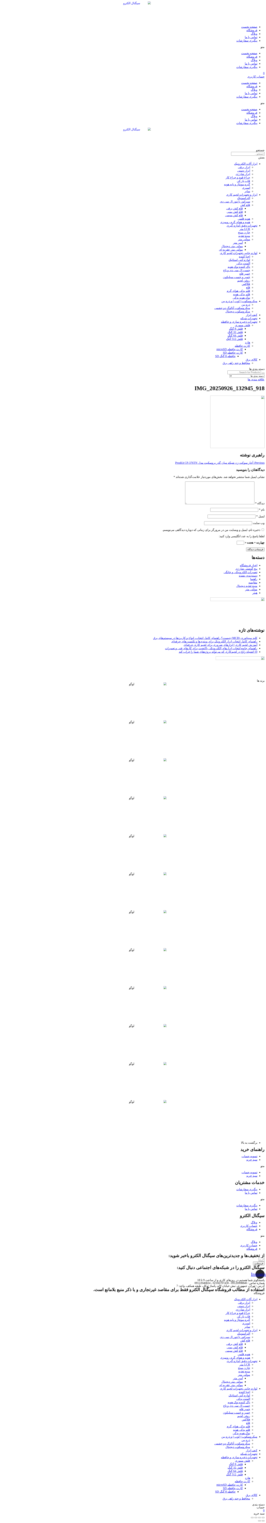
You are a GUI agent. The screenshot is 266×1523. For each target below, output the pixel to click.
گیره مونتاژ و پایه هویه (237, 184)
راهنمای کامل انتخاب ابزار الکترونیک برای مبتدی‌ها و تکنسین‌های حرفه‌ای (214, 641)
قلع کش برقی (234, 208)
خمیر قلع (244, 273)
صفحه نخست (249, 26)
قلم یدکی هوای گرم (238, 290)
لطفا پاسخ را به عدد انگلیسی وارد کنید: (242, 536)
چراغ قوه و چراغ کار (238, 177)
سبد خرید (251, 1159)
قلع (248, 287)
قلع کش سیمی (234, 215)
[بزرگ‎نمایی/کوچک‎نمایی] (252, 1517)
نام (262, 509)
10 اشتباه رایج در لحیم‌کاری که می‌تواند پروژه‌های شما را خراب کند (218, 651)
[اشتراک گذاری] (259, 1517)
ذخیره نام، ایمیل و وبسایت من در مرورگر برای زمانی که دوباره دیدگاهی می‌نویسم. (211, 529)
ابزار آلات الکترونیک (245, 163)
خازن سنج (244, 232)
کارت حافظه (242, 345)
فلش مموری (242, 325)
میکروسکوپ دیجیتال (237, 311)
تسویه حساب (249, 1156)
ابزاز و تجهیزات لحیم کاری (241, 194)
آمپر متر (238, 242)
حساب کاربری (248, 1225)
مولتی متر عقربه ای (231, 249)
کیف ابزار (251, 314)
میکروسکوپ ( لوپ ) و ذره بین (239, 301)
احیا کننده (244, 256)
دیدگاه (260, 503)
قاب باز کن (243, 180)
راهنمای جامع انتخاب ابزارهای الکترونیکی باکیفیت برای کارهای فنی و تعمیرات (211, 648)
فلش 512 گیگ (234, 338)
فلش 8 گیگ (236, 328)
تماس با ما (251, 37)
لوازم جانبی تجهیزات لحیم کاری (238, 253)
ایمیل (260, 516)
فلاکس (246, 284)
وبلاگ (254, 33)
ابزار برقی (244, 167)
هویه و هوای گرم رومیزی (235, 222)
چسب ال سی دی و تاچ (236, 270)
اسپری (246, 187)
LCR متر (244, 229)
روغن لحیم (243, 280)
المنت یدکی (243, 263)
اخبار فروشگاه (248, 565)
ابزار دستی (243, 170)
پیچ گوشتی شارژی (246, 568)
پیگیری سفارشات (246, 40)
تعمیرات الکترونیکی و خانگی (240, 572)
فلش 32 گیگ (235, 332)
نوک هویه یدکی (241, 297)
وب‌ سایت (259, 523)
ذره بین (245, 304)
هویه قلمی (244, 218)
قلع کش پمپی (235, 211)
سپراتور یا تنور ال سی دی (235, 201)
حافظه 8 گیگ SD (225, 356)
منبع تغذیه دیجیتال (246, 585)
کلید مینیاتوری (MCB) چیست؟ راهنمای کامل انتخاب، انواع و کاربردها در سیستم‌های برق (205, 638)
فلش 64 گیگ (235, 335)
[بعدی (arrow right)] (259, 1520)
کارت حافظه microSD (229, 349)
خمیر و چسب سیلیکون (236, 277)
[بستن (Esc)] (263, 1517)
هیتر (254, 592)
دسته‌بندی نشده (248, 575)
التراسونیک (243, 198)
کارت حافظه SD (233, 352)
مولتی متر (244, 239)
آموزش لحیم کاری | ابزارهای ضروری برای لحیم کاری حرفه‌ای (220, 644)
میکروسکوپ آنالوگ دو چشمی (232, 308)
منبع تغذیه (244, 235)
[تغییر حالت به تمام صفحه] (255, 1517)
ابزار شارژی (243, 174)
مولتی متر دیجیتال (232, 246)
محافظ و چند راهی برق (236, 363)
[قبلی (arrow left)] (263, 1520)
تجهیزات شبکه (248, 318)
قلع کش (245, 204)
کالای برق (251, 359)
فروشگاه (251, 30)
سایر (247, 191)
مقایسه (252, 582)
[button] (133, 47)
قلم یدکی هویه (241, 294)
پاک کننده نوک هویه (239, 266)
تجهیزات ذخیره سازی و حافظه (239, 321)
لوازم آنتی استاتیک (239, 259)
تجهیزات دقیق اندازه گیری (242, 225)
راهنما (253, 579)
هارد (247, 342)
